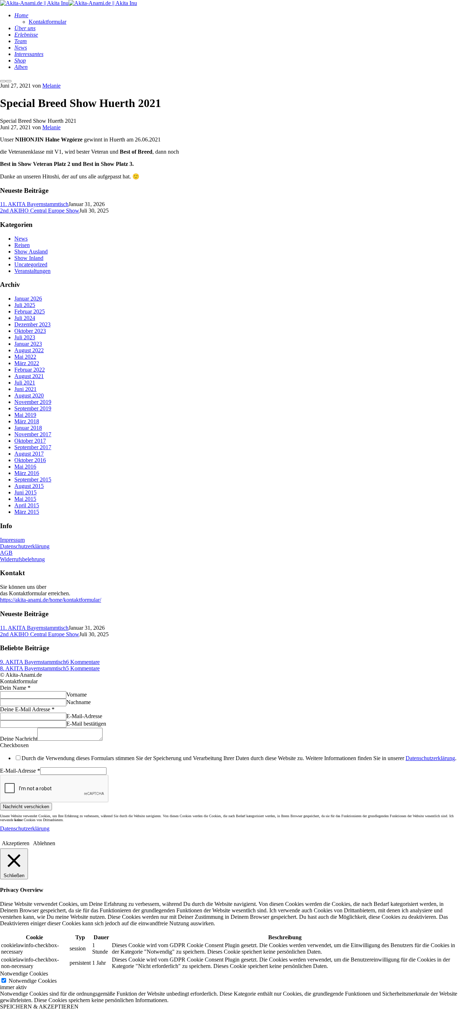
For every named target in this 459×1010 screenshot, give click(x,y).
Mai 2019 (25, 415)
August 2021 (29, 376)
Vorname (76, 695)
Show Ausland (31, 251)
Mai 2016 (25, 467)
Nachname (78, 702)
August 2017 (29, 454)
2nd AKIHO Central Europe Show (39, 211)
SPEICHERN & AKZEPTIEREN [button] (39, 1007)
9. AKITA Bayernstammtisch (33, 662)
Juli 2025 (24, 305)
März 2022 (26, 363)
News (21, 239)
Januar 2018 (28, 428)
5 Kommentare (83, 668)
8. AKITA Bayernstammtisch (33, 668)
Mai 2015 (25, 499)
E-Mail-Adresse (84, 716)
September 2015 (32, 479)
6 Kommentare (83, 662)
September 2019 (32, 408)
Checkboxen (14, 745)
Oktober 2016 (30, 460)
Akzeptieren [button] (15, 843)
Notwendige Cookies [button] (24, 974)
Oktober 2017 (30, 441)
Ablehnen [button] (44, 843)
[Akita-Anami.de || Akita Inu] (34, 3)
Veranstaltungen (32, 271)
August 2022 (29, 350)
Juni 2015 (25, 492)
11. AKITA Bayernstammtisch (34, 204)
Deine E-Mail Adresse (27, 709)
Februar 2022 (29, 370)
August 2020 (29, 395)
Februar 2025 (29, 311)
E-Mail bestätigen (86, 724)
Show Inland (28, 258)
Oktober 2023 (30, 331)
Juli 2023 (24, 337)
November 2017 (32, 434)
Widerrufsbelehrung (22, 559)
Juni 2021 (25, 389)
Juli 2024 (24, 318)
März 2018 (26, 421)
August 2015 (29, 486)
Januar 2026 (28, 298)
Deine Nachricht (18, 739)
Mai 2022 (25, 357)
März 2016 (26, 473)
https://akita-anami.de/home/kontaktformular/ (50, 600)
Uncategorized (30, 264)
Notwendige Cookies (33, 981)
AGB (6, 553)
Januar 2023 (28, 344)
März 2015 (26, 512)
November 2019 (32, 402)
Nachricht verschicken (26, 806)
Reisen (22, 245)
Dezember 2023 (32, 324)
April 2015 (26, 505)
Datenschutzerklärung (24, 546)
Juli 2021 (24, 383)
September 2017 (32, 447)
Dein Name (15, 688)
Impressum (12, 540)
